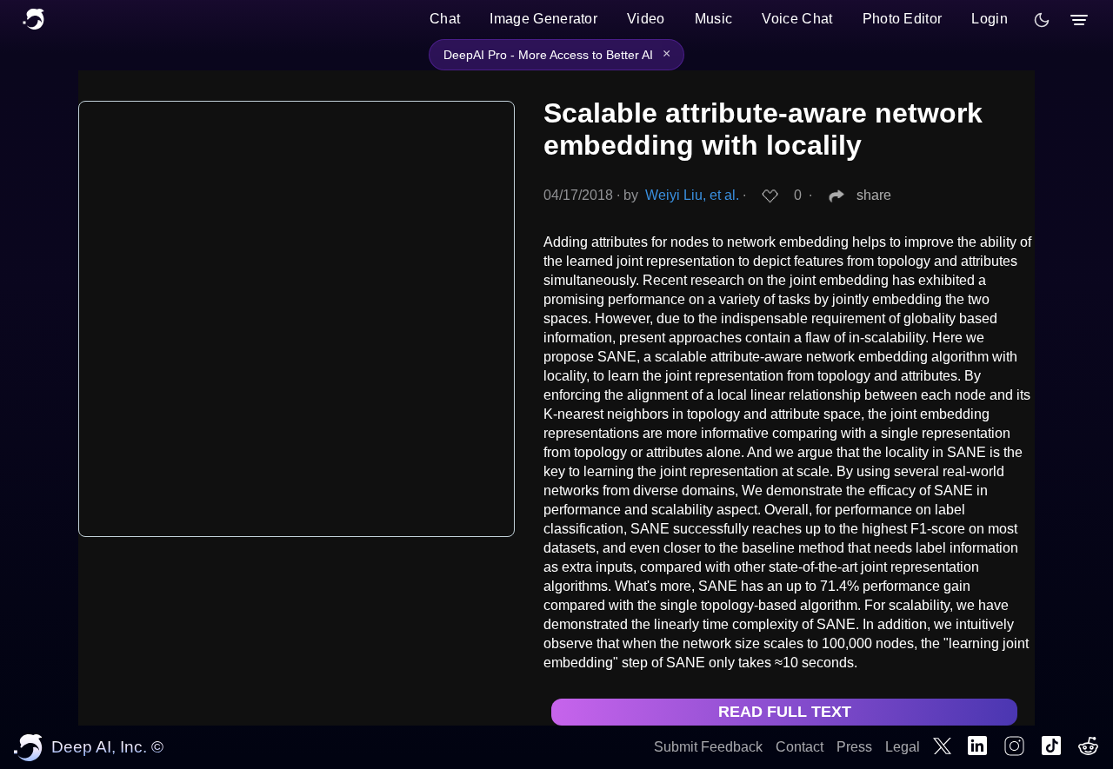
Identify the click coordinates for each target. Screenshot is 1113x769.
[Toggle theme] (1042, 20)
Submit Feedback (708, 746)
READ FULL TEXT (784, 711)
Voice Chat (797, 18)
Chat (445, 18)
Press (854, 746)
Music (714, 18)
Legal (902, 746)
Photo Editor (903, 18)
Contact (799, 746)
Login (989, 18)
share (873, 195)
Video (646, 18)
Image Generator (543, 18)
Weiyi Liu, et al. (692, 195)
